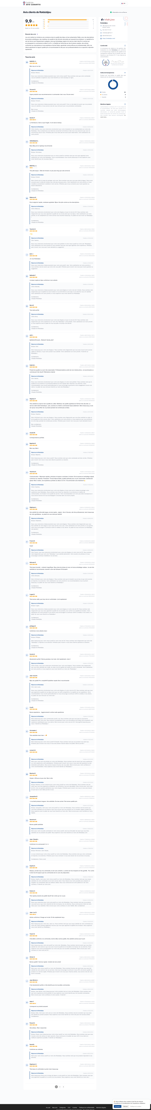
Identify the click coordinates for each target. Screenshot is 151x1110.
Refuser (125, 1106)
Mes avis (54, 1107)
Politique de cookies (135, 1106)
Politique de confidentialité (86, 1107)
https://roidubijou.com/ (109, 38)
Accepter (117, 1106)
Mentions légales (101, 1107)
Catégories (62, 1107)
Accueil (48, 1107)
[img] (37, 34)
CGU (69, 1107)
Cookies (74, 1107)
